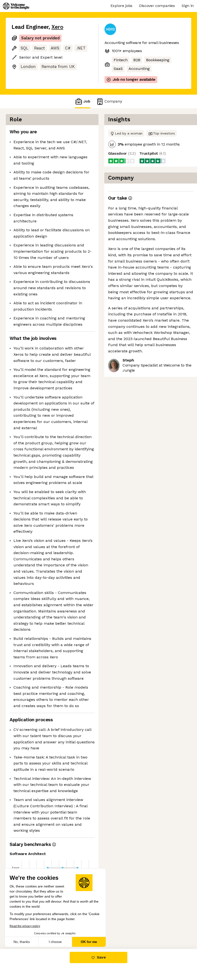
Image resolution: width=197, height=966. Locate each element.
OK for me (89, 942)
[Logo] (16, 6)
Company (113, 101)
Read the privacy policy (25, 926)
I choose (55, 942)
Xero (57, 27)
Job (86, 101)
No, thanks (21, 942)
